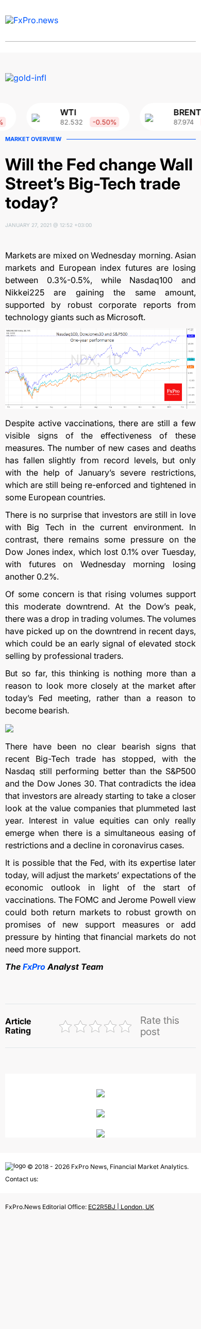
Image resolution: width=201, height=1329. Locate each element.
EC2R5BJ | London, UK (121, 1207)
